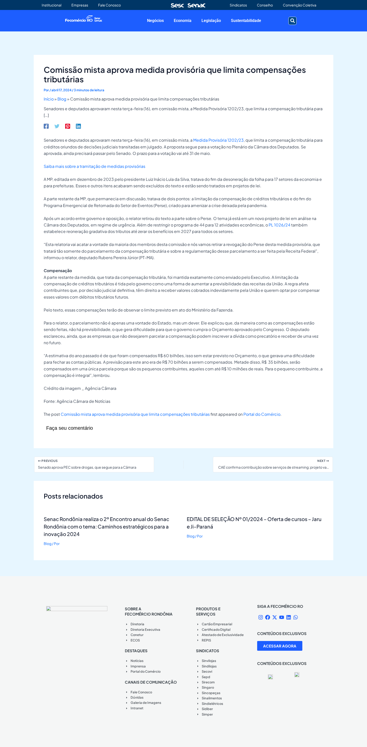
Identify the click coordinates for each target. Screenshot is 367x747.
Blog (61, 99)
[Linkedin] (78, 126)
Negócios (155, 20)
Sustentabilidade (246, 20)
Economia (182, 20)
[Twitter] (56, 126)
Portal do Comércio (261, 414)
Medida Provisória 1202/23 (218, 140)
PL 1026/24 (279, 224)
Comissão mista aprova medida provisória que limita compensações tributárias (135, 414)
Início (49, 99)
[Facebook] (46, 126)
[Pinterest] (67, 126)
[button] (292, 21)
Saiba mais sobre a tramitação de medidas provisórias (94, 166)
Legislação (211, 20)
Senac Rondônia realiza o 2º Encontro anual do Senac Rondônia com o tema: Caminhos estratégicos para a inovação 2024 (106, 526)
